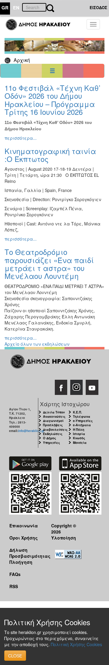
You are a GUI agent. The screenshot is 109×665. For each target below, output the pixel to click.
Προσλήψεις (53, 425)
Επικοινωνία (23, 526)
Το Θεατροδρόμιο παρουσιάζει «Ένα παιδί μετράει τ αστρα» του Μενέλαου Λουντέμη (49, 263)
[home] (42, 27)
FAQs (15, 574)
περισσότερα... (21, 138)
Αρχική (22, 60)
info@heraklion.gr (31, 431)
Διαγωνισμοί (53, 421)
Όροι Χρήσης (23, 538)
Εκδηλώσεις (52, 434)
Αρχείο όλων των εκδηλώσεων (37, 344)
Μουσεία (80, 442)
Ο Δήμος (49, 438)
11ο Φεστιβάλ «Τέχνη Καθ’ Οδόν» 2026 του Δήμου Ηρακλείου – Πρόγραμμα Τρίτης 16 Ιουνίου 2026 (52, 99)
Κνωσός (79, 438)
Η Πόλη (78, 429)
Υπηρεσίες (51, 442)
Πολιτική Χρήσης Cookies (76, 644)
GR (5, 7)
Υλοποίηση (63, 538)
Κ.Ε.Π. (77, 412)
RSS (13, 586)
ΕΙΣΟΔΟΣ (98, 7)
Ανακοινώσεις (54, 416)
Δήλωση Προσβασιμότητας (25, 553)
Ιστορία (79, 434)
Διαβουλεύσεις (55, 429)
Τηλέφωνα (81, 416)
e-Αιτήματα (82, 425)
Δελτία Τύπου (54, 412)
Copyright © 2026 (63, 528)
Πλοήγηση (20, 562)
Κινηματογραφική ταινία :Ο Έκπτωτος (50, 155)
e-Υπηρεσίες (83, 421)
